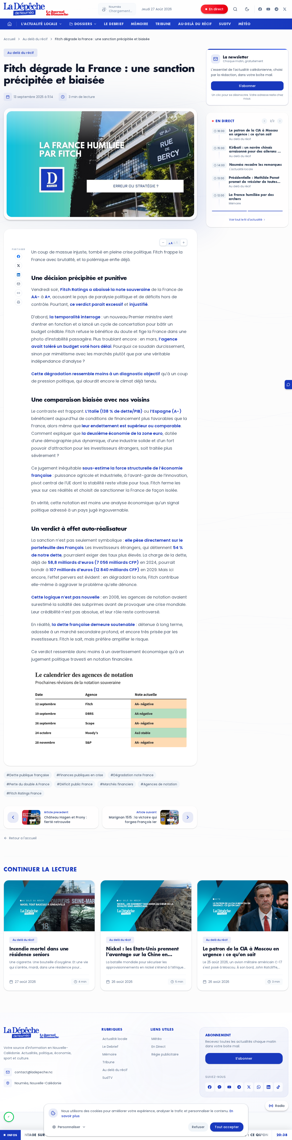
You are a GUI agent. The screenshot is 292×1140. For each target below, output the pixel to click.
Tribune (163, 24)
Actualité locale (114, 1039)
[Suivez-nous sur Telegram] (276, 9)
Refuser (198, 1127)
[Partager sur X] (18, 265)
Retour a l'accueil (22, 838)
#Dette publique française (27, 775)
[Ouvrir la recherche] (235, 9)
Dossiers (83, 24)
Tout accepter (227, 1127)
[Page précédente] (264, 121)
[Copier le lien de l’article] (18, 293)
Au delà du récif (35, 39)
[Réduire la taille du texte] (163, 242)
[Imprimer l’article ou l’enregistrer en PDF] (18, 302)
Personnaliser (69, 1127)
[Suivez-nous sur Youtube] (268, 9)
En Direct (158, 1046)
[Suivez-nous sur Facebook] (260, 9)
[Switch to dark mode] (247, 9)
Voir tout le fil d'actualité (245, 220)
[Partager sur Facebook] (18, 256)
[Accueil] (10, 23)
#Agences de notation (159, 784)
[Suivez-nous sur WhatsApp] (258, 1087)
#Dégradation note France (132, 775)
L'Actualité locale (39, 24)
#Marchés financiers (116, 784)
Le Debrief (114, 24)
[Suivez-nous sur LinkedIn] (268, 1087)
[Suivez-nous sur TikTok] (278, 1087)
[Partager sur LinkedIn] (18, 274)
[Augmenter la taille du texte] (183, 242)
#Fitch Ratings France (24, 793)
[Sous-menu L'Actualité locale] (61, 23)
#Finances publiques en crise (79, 775)
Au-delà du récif (195, 24)
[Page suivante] (280, 121)
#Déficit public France (75, 784)
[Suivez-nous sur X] (284, 9)
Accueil (9, 39)
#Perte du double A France (28, 784)
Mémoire (139, 24)
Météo (244, 24)
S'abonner (247, 86)
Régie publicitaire (165, 1054)
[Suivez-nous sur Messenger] (219, 1087)
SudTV (225, 24)
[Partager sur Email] (18, 284)
